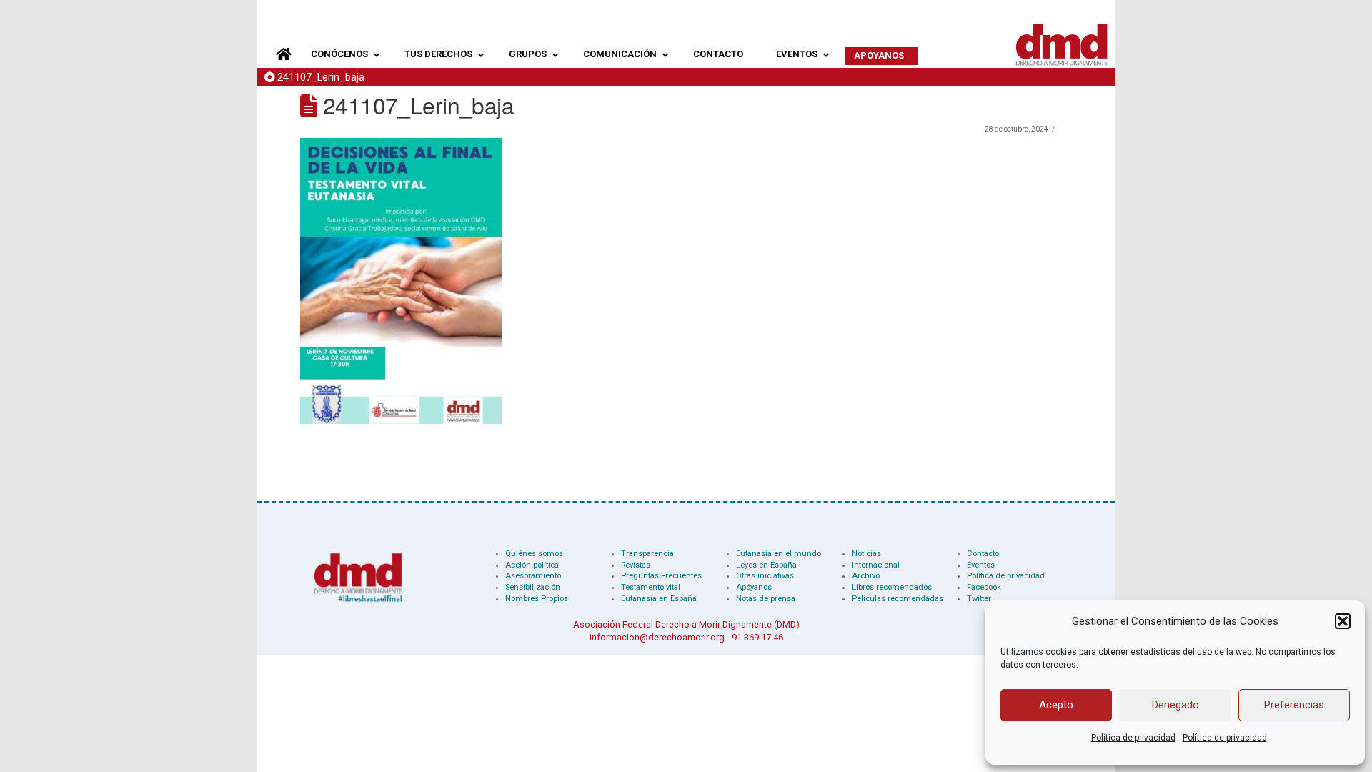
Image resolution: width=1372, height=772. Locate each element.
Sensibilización (532, 587)
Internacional (876, 565)
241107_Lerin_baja (320, 77)
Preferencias (1294, 704)
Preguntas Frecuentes (661, 575)
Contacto (983, 553)
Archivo (866, 575)
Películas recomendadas (897, 598)
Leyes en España (766, 565)
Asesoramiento (533, 575)
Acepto (1056, 704)
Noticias (866, 553)
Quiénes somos (534, 553)
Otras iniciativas (765, 575)
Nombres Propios (536, 598)
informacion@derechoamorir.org (657, 637)
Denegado (1175, 704)
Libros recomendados (892, 587)
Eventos (981, 565)
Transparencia (647, 553)
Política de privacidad (1133, 738)
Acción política (532, 565)
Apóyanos (754, 587)
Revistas (635, 565)
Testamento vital (650, 587)
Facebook (984, 587)
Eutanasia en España (659, 598)
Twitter (979, 598)
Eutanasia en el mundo (778, 553)
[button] (1343, 621)
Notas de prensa (765, 598)
